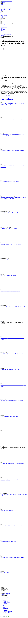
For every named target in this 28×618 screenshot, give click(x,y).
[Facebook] (1, 616)
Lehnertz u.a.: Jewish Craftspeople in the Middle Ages (12, 118)
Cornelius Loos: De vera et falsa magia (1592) (10, 369)
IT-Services (5, 601)
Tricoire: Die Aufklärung (6, 572)
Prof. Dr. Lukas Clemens (6, 8)
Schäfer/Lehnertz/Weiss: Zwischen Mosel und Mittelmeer (12, 150)
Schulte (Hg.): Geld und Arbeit (7, 432)
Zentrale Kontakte (4, 594)
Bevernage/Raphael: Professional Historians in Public (11, 525)
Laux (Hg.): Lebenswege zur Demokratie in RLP (11, 244)
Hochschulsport (6, 602)
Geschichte (3, 29)
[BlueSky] (3, 616)
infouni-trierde (7, 593)
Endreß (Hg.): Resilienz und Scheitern (8, 275)
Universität (3, 24)
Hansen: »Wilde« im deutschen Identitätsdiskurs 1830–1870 (13, 306)
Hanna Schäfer (4, 15)
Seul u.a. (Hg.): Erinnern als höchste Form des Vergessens (12, 463)
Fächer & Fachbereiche (8, 597)
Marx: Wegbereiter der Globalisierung (8, 541)
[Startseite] (6, 1)
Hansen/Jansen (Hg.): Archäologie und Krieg (10, 259)
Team (2, 10)
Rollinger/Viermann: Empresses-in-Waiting (9, 416)
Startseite (2, 4)
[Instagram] (7, 616)
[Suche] (1, 22)
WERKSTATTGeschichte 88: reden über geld (10, 291)
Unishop (5, 603)
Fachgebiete (3, 31)
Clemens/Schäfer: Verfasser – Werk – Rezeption (10, 181)
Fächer (2, 28)
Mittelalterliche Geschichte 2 (6, 33)
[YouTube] (5, 616)
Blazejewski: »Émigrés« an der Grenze (9, 228)
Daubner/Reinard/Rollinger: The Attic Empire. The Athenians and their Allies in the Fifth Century (13, 198)
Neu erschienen (7, 99)
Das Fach (2, 30)
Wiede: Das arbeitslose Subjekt (7, 510)
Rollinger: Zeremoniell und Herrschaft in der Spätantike (12, 400)
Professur (2, 5)
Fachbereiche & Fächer (5, 25)
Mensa (4, 600)
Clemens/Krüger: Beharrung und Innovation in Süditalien (12, 557)
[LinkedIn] (9, 616)
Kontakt (2, 16)
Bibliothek (5, 598)
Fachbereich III (4, 27)
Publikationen (3, 35)
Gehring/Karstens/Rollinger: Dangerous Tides (10, 212)
